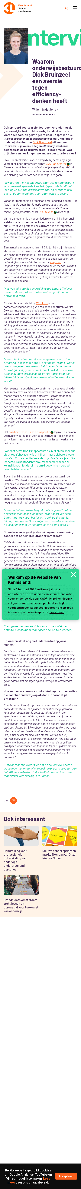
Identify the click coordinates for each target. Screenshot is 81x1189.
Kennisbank (64, 598)
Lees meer (57, 612)
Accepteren (66, 1176)
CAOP (44, 598)
